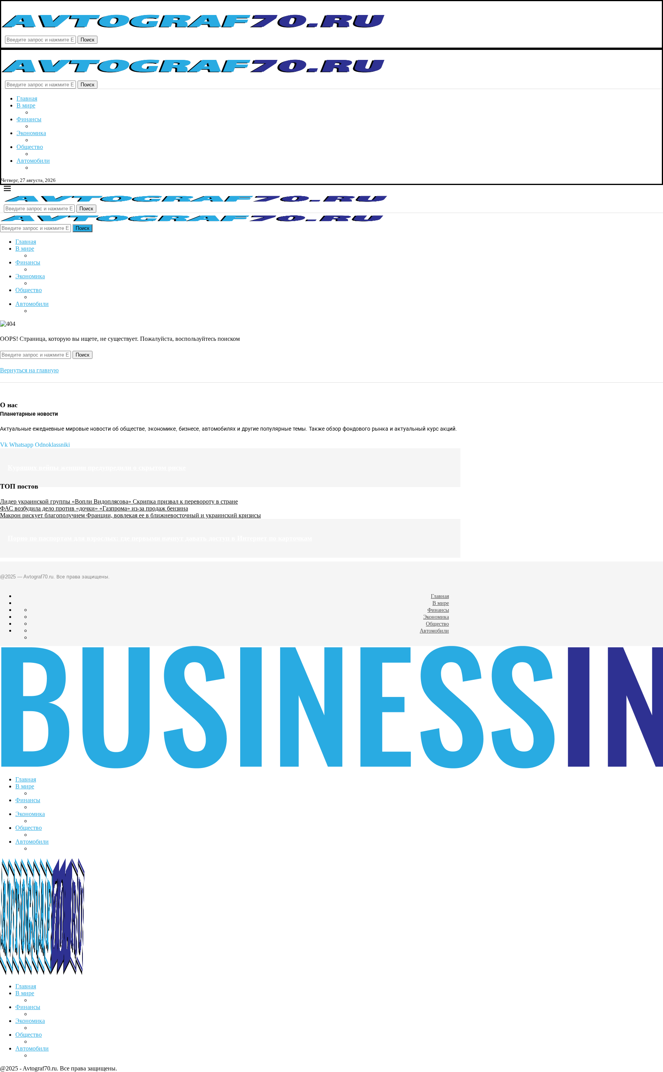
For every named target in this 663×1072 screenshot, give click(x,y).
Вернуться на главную (29, 370)
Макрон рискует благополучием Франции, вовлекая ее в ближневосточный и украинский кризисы (130, 515)
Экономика (31, 133)
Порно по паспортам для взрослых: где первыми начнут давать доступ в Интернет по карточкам (160, 538)
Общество (29, 147)
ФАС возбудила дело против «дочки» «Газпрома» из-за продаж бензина (94, 508)
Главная (26, 98)
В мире (25, 105)
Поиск (87, 40)
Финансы (28, 119)
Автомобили (33, 160)
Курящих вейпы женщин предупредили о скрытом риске (97, 467)
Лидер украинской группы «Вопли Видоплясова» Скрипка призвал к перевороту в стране (119, 501)
